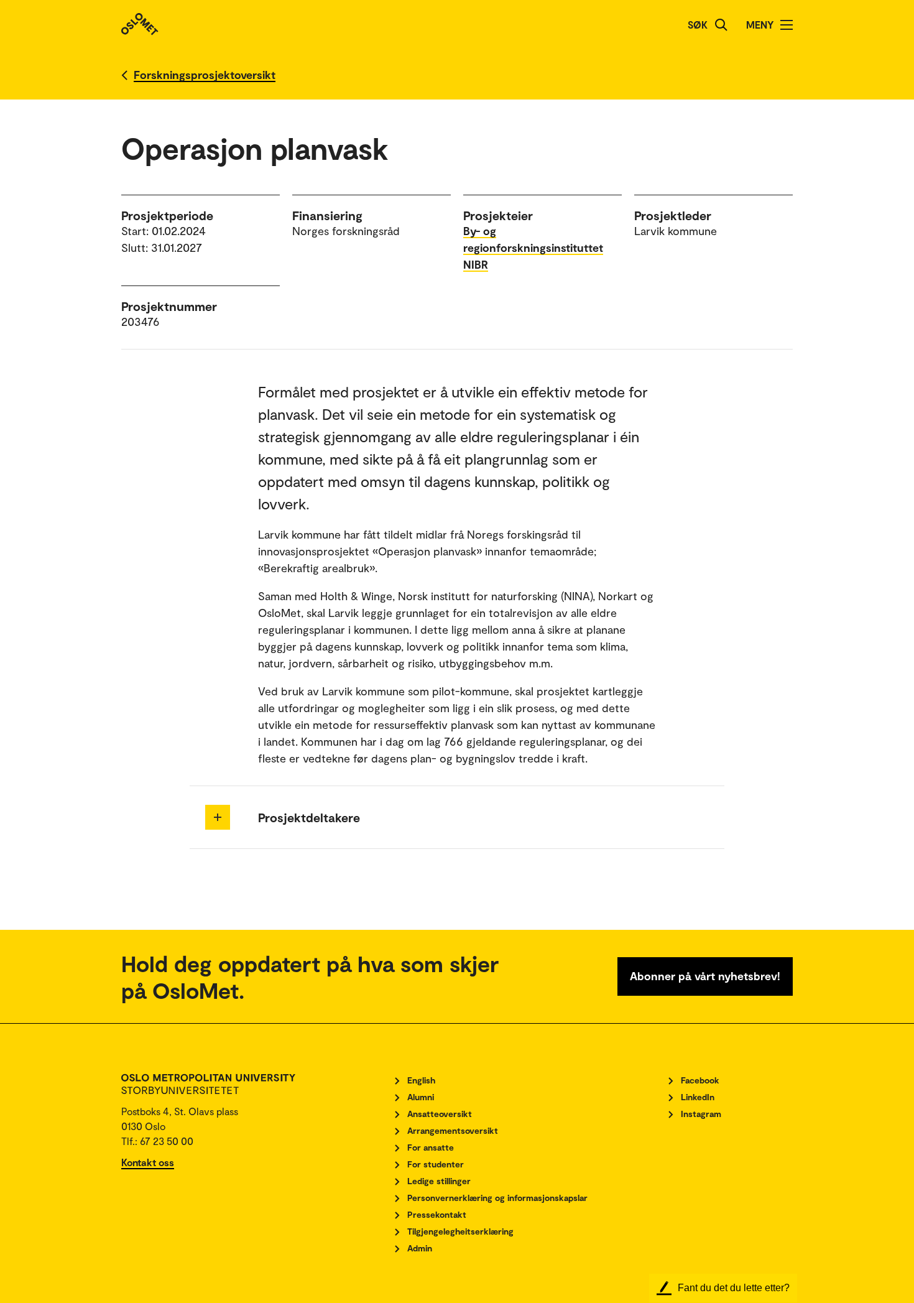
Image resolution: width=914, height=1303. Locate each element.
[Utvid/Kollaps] (217, 817)
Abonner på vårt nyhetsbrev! (705, 976)
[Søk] (721, 25)
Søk (698, 24)
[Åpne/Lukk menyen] (786, 25)
